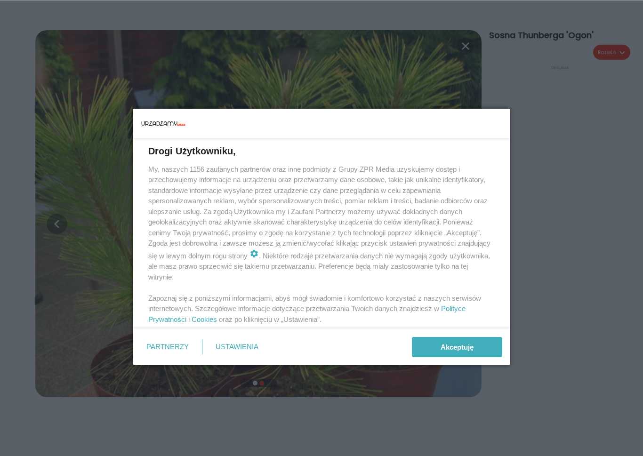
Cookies (204, 319)
